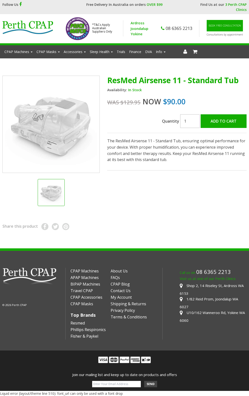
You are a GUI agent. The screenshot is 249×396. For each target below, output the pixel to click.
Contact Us (121, 290)
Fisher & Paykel (84, 336)
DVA (148, 51)
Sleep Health (100, 51)
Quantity (170, 121)
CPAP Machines (17, 51)
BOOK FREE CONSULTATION (225, 25)
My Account (121, 297)
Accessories (73, 51)
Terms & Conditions (129, 317)
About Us (119, 271)
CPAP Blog (120, 284)
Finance (135, 51)
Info (159, 51)
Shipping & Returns (128, 303)
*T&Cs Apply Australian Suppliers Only (102, 28)
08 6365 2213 (178, 28)
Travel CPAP (82, 290)
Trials (121, 51)
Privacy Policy (123, 310)
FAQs (115, 277)
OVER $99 (154, 4)
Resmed (78, 323)
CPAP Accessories (86, 297)
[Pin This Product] (65, 226)
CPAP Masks (46, 51)
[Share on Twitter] (55, 226)
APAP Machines (85, 277)
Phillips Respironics (88, 329)
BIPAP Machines (85, 284)
